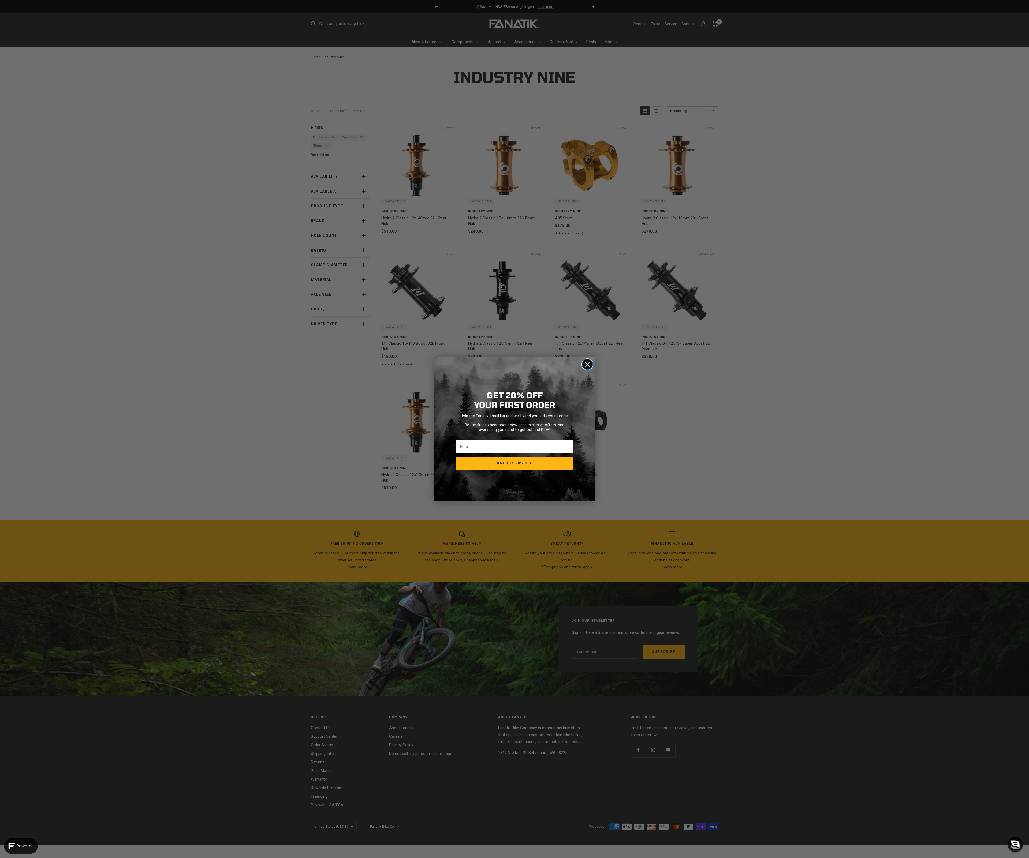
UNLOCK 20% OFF (514, 463)
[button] (1015, 844)
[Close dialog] (587, 364)
